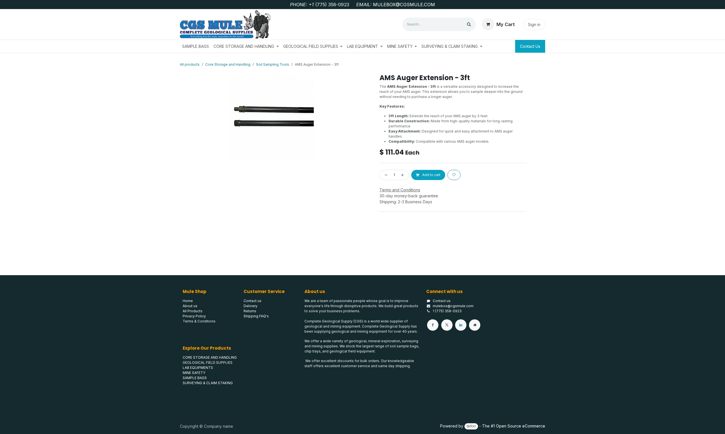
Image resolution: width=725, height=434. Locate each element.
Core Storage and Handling (227, 64)
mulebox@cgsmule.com (453, 306)
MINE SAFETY (194, 373)
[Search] (469, 24)
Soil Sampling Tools (272, 64)
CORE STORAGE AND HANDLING (210, 357)
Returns (250, 311)
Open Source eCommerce (520, 426)
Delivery (250, 306)
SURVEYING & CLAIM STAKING (208, 383)
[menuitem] (195, 46)
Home (188, 301)
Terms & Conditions (199, 321)
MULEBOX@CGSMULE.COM (404, 4)
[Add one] (403, 175)
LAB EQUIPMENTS (198, 367)
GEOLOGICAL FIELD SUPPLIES (208, 362)
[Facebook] (432, 325)
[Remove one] (385, 175)
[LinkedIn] (460, 325)
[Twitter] (447, 325)
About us (190, 306)
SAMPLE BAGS (195, 378)
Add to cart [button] (430, 175)
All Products (192, 311)
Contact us (442, 301)
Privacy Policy (194, 316)
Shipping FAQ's (256, 316)
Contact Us (530, 46)
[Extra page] (474, 325)
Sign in (534, 24)
